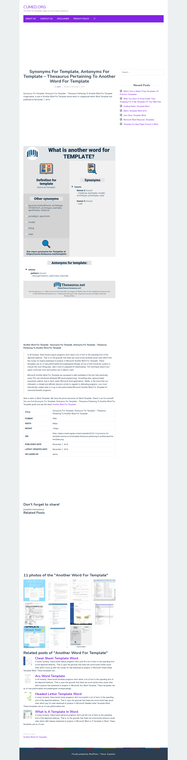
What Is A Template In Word (56, 712)
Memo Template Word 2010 (135, 110)
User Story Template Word (134, 115)
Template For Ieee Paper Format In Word (140, 124)
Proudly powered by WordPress (85, 754)
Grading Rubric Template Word (136, 106)
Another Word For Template (64, 404)
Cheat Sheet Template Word (56, 658)
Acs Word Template (50, 676)
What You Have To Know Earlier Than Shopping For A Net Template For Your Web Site (140, 100)
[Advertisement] (93, 45)
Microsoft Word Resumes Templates (138, 119)
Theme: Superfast (107, 754)
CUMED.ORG (34, 7)
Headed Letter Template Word (58, 694)
